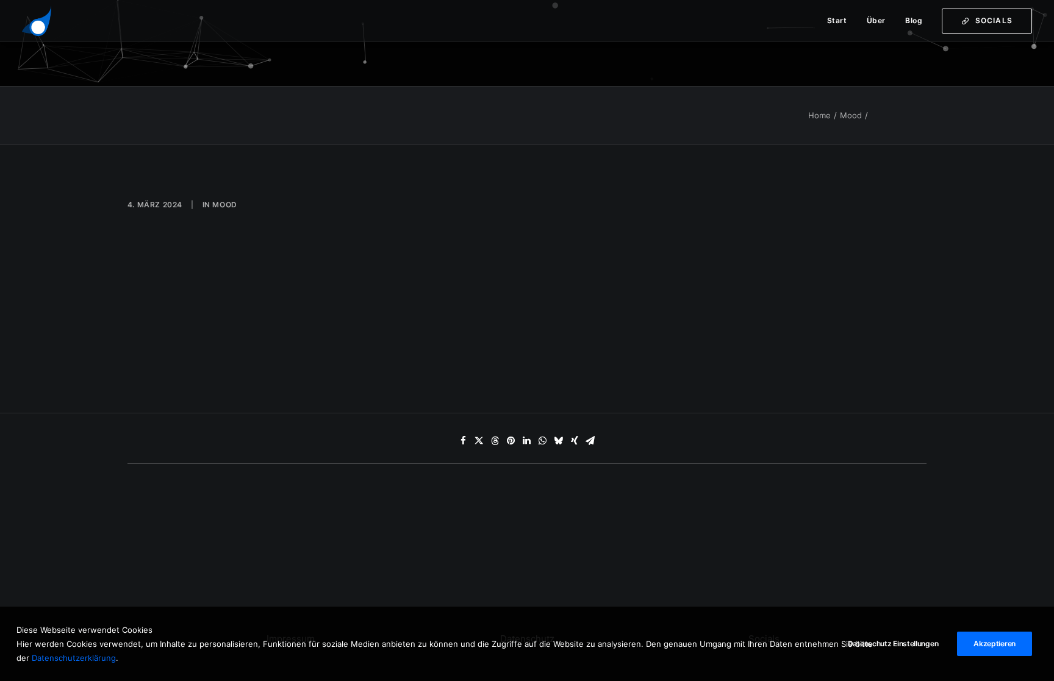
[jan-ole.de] (36, 20)
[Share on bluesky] (558, 440)
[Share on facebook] (463, 440)
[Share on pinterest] (511, 440)
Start (837, 20)
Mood (851, 115)
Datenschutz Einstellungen (893, 643)
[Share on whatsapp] (543, 440)
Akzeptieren (994, 643)
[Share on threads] (495, 440)
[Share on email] (590, 440)
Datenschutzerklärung (74, 657)
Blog (913, 20)
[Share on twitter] (479, 440)
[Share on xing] (574, 440)
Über (876, 20)
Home (819, 115)
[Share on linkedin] (527, 440)
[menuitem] (841, 20)
